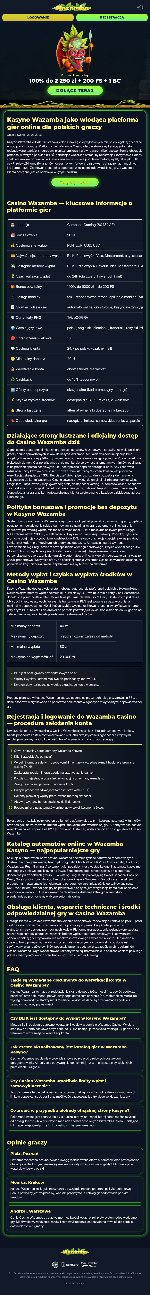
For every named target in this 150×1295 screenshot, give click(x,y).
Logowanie (38, 17)
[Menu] (140, 7)
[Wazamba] (72, 7)
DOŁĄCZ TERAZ (75, 90)
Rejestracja (112, 17)
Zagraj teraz (75, 182)
